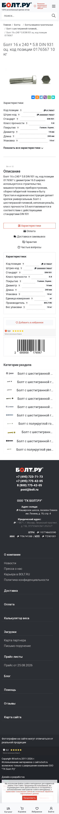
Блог (7, 676)
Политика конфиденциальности (26, 580)
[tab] (29, 226)
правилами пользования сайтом (19, 792)
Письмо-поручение (17, 646)
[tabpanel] (29, 283)
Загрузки (10, 632)
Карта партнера (15, 640)
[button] (53, 6)
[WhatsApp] (49, 98)
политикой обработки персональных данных (36, 793)
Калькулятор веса (16, 618)
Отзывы (9, 703)
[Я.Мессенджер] (53, 98)
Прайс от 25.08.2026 (18, 665)
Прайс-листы (13, 656)
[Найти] (53, 15)
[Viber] (45, 98)
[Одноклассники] (37, 98)
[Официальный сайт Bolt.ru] (17, 5)
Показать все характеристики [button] (22, 147)
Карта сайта (12, 717)
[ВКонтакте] (33, 98)
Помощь (10, 690)
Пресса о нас (13, 568)
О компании (12, 554)
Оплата (9, 604)
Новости (10, 563)
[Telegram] (41, 98)
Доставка (11, 590)
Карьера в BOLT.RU (17, 574)
